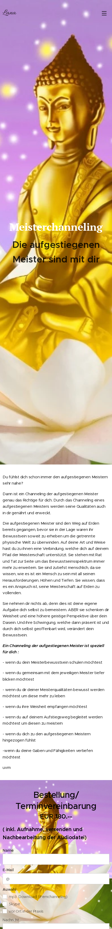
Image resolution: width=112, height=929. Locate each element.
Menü (104, 13)
